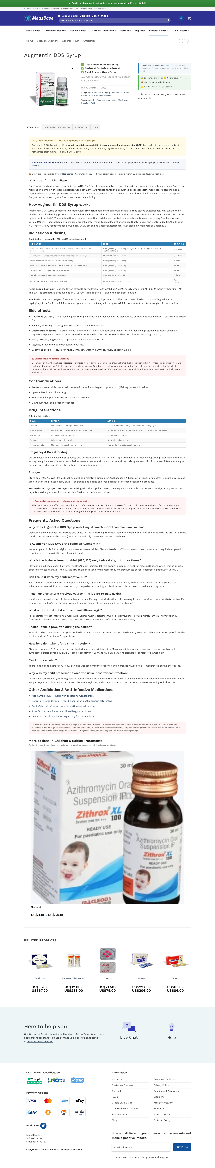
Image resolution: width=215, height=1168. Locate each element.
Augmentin (102, 100)
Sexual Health (78, 30)
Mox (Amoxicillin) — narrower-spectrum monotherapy (63, 695)
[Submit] (167, 20)
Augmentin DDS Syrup (117, 100)
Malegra (141, 978)
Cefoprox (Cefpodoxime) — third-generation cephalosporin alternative (72, 701)
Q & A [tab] (95, 127)
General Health (157, 30)
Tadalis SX (39, 978)
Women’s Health (55, 30)
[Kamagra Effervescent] (73, 960)
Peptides (140, 30)
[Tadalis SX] (39, 960)
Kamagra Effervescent (73, 978)
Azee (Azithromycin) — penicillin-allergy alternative (61, 711)
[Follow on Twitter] (43, 1126)
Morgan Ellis (169, 65)
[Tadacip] (175, 960)
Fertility (125, 30)
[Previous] (24, 971)
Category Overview (47, 40)
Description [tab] (32, 127)
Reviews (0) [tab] (81, 127)
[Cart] (189, 18)
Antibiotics (89, 40)
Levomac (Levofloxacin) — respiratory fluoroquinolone (63, 716)
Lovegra (108, 978)
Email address (123, 1147)
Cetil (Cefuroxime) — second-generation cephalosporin (63, 706)
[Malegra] (141, 960)
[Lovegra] (107, 960)
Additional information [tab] (57, 127)
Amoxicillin (91, 100)
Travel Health (180, 30)
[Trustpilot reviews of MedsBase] (37, 1080)
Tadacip (175, 978)
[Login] (181, 18)
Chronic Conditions (103, 30)
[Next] (191, 971)
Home (29, 40)
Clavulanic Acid (88, 103)
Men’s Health (33, 30)
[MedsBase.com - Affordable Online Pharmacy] (38, 18)
